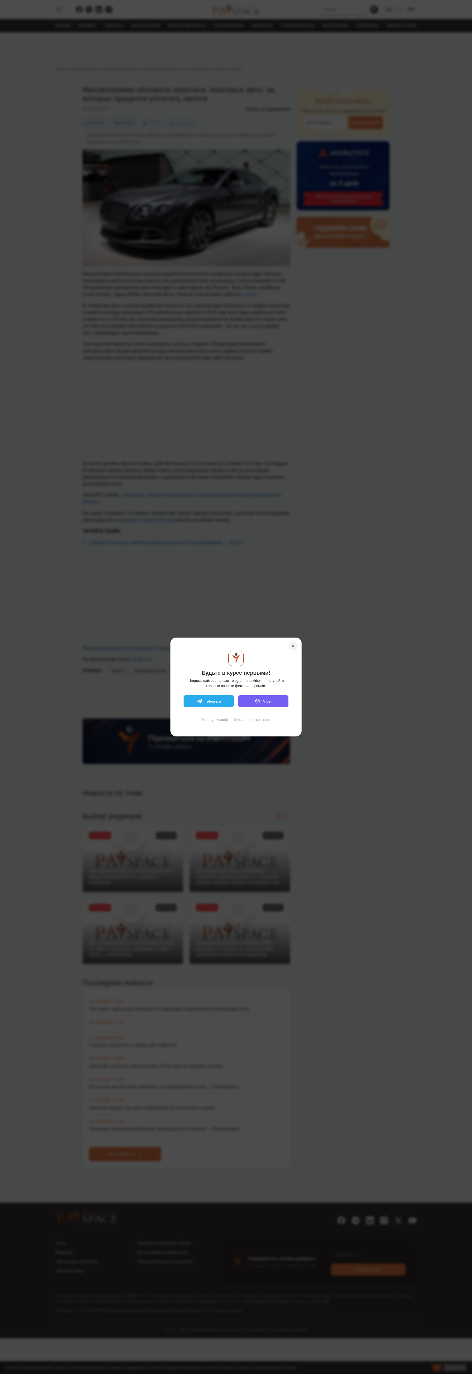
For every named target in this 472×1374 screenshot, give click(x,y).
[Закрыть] (293, 646)
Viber (267, 701)
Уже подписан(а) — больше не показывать (236, 720)
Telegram (213, 701)
